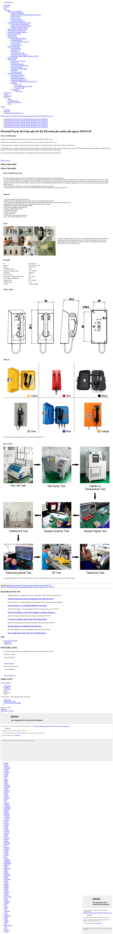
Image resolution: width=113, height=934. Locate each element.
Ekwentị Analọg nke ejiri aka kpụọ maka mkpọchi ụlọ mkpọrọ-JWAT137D (30, 585)
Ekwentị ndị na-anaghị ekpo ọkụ (17, 30)
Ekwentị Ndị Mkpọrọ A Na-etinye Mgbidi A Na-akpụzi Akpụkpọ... (32, 612)
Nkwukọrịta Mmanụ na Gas (19, 80)
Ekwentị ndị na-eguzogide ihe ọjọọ (17, 32)
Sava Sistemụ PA (16, 48)
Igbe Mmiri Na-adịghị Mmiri (19, 69)
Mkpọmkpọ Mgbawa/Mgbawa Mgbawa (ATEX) (25, 56)
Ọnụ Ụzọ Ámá (15, 18)
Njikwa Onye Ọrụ (16, 16)
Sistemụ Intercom (12, 37)
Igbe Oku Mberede (16, 45)
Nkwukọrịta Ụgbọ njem (18, 75)
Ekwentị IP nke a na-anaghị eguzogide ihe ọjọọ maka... (28, 606)
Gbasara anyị (8, 92)
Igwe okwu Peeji (16, 49)
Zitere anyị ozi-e (5, 160)
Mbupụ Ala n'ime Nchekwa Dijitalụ (21, 26)
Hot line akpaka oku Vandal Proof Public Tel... (25, 626)
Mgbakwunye (15, 51)
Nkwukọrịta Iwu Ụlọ (17, 77)
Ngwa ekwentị (12, 59)
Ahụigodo (14, 83)
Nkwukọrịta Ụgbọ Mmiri (18, 78)
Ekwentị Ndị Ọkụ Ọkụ (14, 34)
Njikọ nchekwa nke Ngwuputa (20, 24)
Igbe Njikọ (14, 70)
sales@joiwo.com (9, 663)
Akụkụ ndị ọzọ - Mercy (7, 711)
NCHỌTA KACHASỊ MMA (12, 703)
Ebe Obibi (7, 5)
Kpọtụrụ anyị (8, 96)
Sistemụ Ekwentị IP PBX (15, 11)
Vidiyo (10, 104)
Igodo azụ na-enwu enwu (18, 61)
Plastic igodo (18, 84)
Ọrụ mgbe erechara (13, 100)
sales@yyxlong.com (9, 675)
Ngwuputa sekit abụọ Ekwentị (19, 27)
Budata (10, 99)
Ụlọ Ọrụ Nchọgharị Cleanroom (20, 42)
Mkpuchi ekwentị (13, 57)
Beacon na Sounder (16, 67)
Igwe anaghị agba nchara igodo (23, 86)
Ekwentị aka (14, 62)
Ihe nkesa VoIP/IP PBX (17, 13)
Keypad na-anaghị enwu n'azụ (19, 65)
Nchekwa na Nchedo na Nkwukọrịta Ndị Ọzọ (24, 81)
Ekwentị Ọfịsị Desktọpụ (18, 21)
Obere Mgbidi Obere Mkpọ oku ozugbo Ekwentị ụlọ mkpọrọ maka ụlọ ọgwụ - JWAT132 (30, 587)
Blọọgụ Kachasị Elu (10, 701)
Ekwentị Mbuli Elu (16, 40)
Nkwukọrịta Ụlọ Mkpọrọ (15, 73)
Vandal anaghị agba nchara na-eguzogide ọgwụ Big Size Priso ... (31, 599)
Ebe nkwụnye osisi (16, 72)
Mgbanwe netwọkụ (16, 19)
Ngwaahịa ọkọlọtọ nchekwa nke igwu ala (19, 22)
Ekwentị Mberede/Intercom (19, 38)
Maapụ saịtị (7, 700)
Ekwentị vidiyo (12, 35)
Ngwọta (6, 7)
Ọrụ (5, 8)
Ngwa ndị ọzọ (15, 89)
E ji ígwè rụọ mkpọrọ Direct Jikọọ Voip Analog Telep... (28, 619)
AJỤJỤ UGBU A (6, 683)
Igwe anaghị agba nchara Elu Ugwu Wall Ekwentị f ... (27, 633)
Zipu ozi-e (3, 709)
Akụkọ (6, 94)
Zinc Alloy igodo (19, 88)
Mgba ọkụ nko (19, 91)
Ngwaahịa (7, 10)
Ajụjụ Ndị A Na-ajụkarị (14, 102)
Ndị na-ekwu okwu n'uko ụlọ (19, 54)
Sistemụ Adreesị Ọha (14, 46)
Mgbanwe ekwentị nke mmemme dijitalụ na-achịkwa (26, 14)
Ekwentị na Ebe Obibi (17, 64)
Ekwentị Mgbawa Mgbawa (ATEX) (18, 29)
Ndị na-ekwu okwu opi (17, 53)
